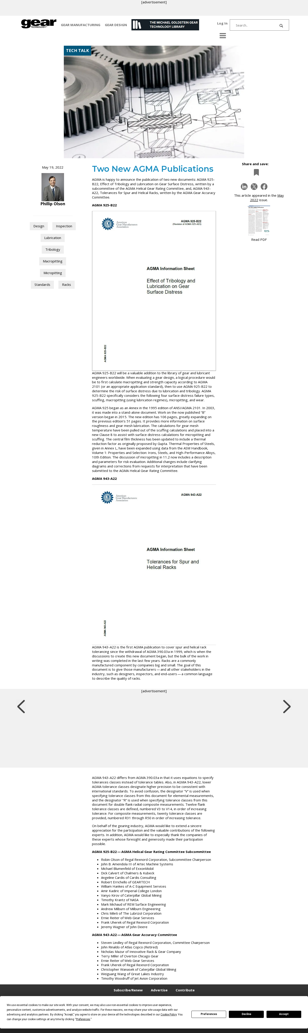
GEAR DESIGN (116, 25)
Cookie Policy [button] (169, 1014)
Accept (284, 1014)
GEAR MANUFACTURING (80, 25)
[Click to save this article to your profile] (255, 172)
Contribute (185, 990)
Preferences (209, 1014)
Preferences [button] (83, 1019)
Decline (246, 1014)
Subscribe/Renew (128, 990)
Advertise (159, 990)
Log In (222, 23)
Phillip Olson (52, 203)
